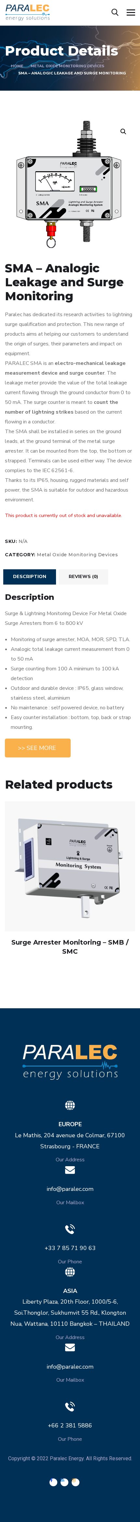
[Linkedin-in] (64, 1482)
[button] (38, 748)
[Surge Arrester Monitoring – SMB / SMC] (70, 866)
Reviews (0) (83, 577)
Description (29, 577)
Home (17, 66)
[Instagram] (75, 1482)
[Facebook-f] (53, 1482)
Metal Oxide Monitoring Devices (67, 66)
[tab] (29, 576)
